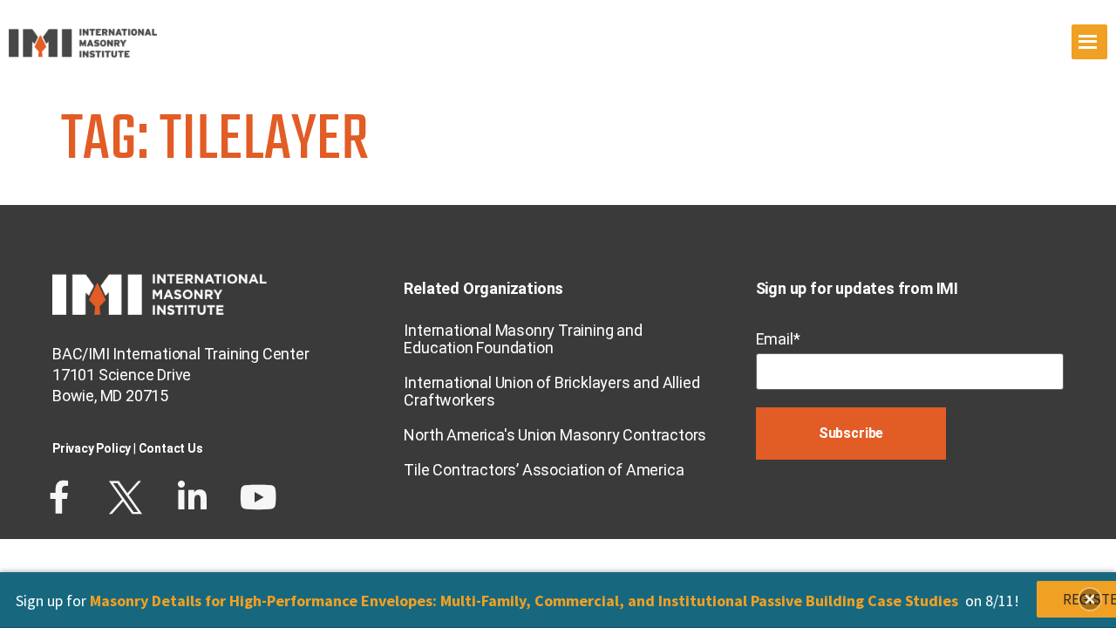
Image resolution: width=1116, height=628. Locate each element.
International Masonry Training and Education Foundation (523, 339)
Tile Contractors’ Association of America (544, 470)
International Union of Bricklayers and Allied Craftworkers (551, 391)
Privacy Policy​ (91, 448)
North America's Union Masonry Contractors (555, 435)
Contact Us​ (171, 448)
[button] (1089, 599)
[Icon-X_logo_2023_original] (125, 497)
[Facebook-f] (59, 497)
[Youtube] (258, 497)
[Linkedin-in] (192, 497)
